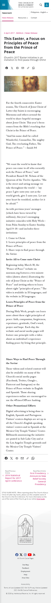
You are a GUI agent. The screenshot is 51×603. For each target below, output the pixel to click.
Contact (34, 18)
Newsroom (7, 13)
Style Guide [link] (40, 499)
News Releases (7, 18)
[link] (6, 458)
